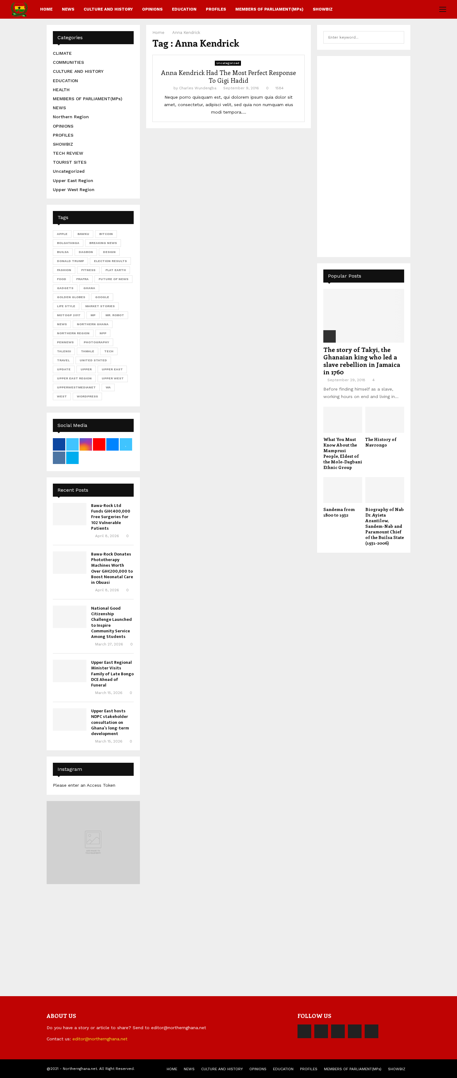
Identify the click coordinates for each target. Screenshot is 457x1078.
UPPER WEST (113, 378)
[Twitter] (321, 1031)
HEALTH (61, 89)
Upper (86, 369)
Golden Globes (71, 297)
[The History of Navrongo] (384, 420)
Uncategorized (227, 63)
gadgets (65, 288)
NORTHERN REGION (73, 333)
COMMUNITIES (68, 62)
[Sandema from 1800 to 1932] (342, 490)
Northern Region (71, 116)
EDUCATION (184, 9)
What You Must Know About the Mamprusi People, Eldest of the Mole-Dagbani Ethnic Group (342, 453)
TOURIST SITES (69, 162)
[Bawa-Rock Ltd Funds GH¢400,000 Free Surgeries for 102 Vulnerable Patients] (69, 514)
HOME (46, 9)
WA (108, 387)
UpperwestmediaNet (76, 387)
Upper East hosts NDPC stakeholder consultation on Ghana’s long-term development (110, 722)
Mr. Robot (114, 315)
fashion (64, 270)
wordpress (87, 396)
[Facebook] (304, 1031)
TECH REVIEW (68, 153)
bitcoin (106, 234)
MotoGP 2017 (69, 315)
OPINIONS (152, 9)
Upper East (112, 369)
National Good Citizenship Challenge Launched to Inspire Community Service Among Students (111, 622)
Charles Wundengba (197, 88)
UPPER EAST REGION (74, 378)
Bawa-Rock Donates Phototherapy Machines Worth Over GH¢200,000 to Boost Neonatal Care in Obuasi (112, 568)
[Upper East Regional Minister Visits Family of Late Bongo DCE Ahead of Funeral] (69, 671)
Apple (62, 234)
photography (96, 342)
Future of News (113, 279)
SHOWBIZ (323, 9)
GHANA (89, 288)
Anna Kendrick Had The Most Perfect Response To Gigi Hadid (228, 76)
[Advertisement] (370, 155)
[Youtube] (371, 1031)
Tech (108, 351)
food (61, 279)
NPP (102, 333)
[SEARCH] (397, 37)
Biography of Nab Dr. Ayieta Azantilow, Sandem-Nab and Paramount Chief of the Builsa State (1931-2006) (384, 526)
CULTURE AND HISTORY (108, 9)
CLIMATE (62, 53)
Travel (63, 360)
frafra (82, 279)
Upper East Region (73, 180)
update (64, 369)
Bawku (83, 234)
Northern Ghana (92, 324)
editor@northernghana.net (99, 1038)
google (102, 297)
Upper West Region (74, 189)
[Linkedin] (355, 1031)
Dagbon (86, 252)
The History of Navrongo (380, 442)
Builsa (63, 252)
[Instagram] (338, 1031)
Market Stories (100, 306)
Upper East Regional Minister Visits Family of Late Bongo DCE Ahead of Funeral (112, 674)
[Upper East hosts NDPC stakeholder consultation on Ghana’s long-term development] (69, 719)
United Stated (93, 360)
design (109, 252)
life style (66, 306)
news (62, 324)
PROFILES (216, 9)
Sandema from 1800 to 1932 (339, 512)
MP (92, 315)
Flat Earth (115, 270)
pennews (65, 342)
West (62, 396)
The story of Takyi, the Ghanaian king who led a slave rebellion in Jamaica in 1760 (361, 360)
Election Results (110, 261)
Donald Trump (70, 261)
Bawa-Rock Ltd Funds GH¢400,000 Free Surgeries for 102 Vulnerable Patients (110, 517)
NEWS (68, 9)
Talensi (64, 351)
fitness (88, 270)
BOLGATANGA (68, 243)
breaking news (103, 243)
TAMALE (87, 351)
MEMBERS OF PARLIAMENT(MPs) (269, 9)
